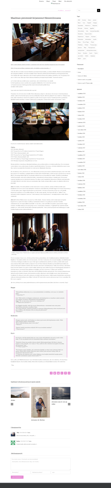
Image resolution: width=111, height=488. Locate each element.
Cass (84, 22)
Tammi (96, 53)
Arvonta (84, 20)
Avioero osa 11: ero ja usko (84, 79)
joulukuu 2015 (81, 202)
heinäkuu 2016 (81, 180)
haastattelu (80, 25)
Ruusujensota (91, 47)
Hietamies (94, 25)
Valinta (86, 56)
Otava (79, 42)
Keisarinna (80, 33)
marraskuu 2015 (82, 205)
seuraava (67, 10)
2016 (79, 20)
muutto (94, 39)
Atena (89, 20)
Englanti (89, 22)
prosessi (80, 47)
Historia (86, 28)
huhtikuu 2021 (81, 97)
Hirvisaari (80, 28)
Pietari (92, 42)
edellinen (61, 10)
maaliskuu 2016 (81, 191)
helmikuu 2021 (81, 100)
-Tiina (17, 432)
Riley (85, 47)
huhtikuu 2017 (81, 151)
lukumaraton (88, 39)
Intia (87, 31)
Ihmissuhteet (81, 31)
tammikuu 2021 (81, 104)
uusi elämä (80, 56)
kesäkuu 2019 (81, 137)
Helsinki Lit (87, 25)
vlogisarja (92, 56)
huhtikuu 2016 (81, 187)
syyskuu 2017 (81, 140)
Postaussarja (93, 44)
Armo (13, 400)
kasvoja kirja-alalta (94, 31)
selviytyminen (81, 50)
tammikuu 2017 (81, 162)
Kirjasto (87, 36)
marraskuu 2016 (82, 169)
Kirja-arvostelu (88, 33)
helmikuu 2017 (81, 158)
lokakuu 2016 (81, 173)
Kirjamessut (80, 36)
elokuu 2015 (81, 209)
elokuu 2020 (81, 115)
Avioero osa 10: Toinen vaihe (85, 83)
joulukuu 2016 (81, 165)
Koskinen (93, 36)
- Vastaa (28, 432)
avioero (94, 20)
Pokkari (86, 44)
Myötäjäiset (81, 68)
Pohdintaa (80, 44)
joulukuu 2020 (81, 108)
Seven (79, 53)
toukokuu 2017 (81, 147)
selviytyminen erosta (91, 50)
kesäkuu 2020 (81, 118)
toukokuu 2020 (81, 122)
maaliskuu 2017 (81, 155)
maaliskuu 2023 (82, 93)
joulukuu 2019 (81, 126)
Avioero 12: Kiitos (38, 420)
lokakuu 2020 (81, 111)
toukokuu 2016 (81, 184)
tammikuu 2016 (81, 198)
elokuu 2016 (81, 176)
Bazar (79, 22)
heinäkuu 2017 (81, 144)
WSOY (79, 58)
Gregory (95, 22)
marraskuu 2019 (82, 129)
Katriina (18, 441)
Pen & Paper (86, 42)
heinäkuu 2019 (81, 133)
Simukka (85, 53)
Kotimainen (80, 39)
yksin (84, 58)
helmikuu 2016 (81, 194)
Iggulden (92, 28)
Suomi (90, 53)
